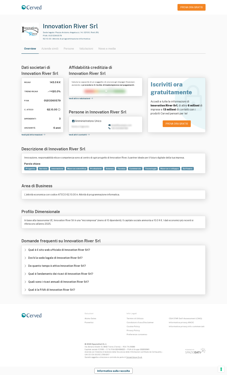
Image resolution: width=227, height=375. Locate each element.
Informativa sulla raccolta (113, 371)
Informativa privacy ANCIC (181, 322)
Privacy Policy (133, 330)
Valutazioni (86, 48)
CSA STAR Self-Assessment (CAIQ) (185, 318)
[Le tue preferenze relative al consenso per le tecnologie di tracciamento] (221, 369)
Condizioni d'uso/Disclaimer (140, 322)
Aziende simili (49, 48)
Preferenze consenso (137, 334)
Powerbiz (89, 322)
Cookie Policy (133, 326)
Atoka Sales (90, 318)
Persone (69, 48)
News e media (107, 48)
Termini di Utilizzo (135, 318)
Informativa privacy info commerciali (186, 326)
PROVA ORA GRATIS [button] (191, 7)
